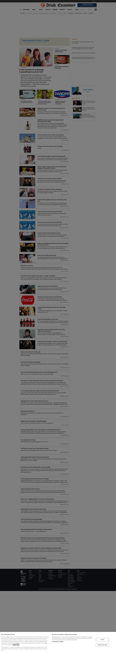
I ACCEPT (102, 639)
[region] (58, 642)
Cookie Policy (16, 644)
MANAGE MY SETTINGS (102, 645)
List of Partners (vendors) (58, 641)
